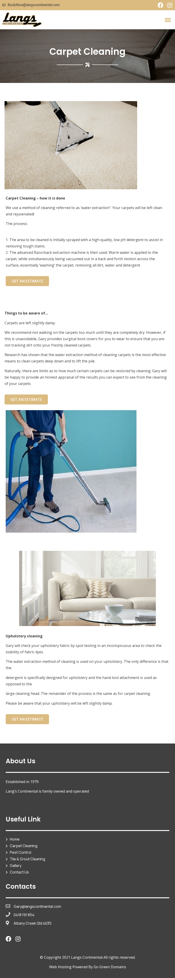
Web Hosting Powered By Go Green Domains (87, 966)
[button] (168, 20)
